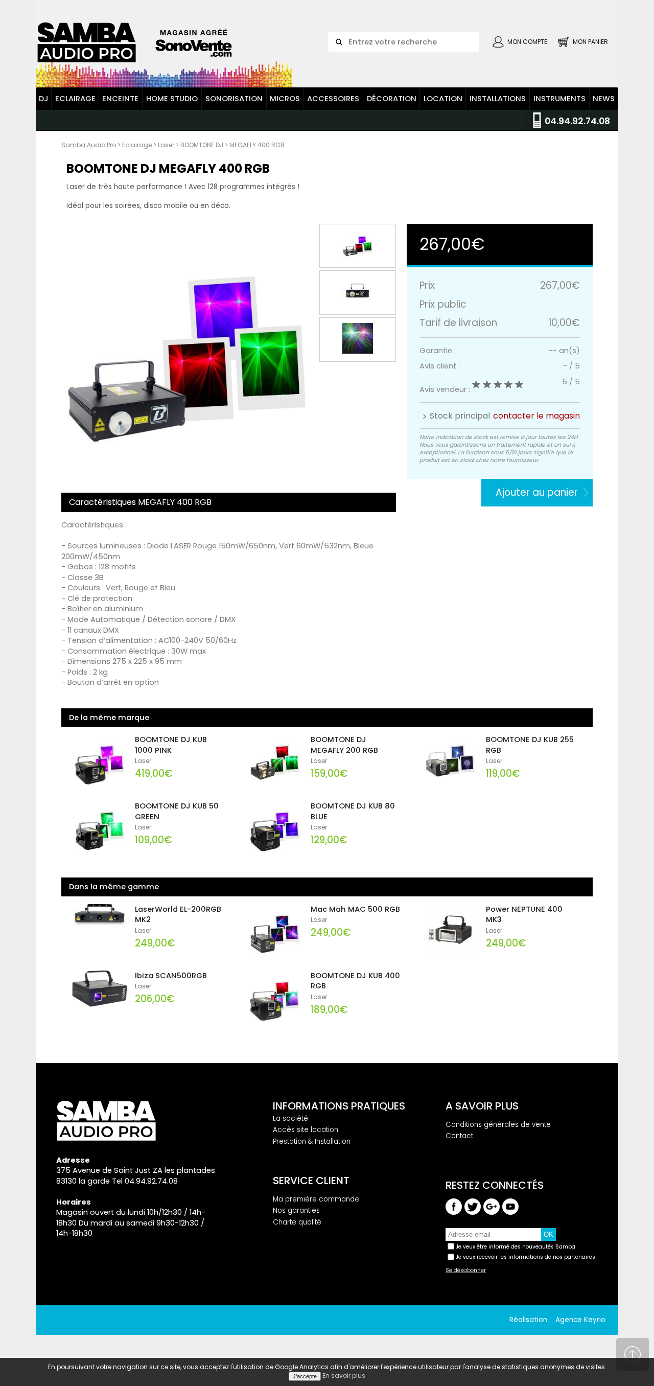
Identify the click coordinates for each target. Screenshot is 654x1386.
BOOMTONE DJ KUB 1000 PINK (171, 744)
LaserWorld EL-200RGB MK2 (178, 914)
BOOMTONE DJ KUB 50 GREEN (177, 811)
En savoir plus (343, 1375)
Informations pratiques (339, 1106)
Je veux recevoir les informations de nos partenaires (525, 1257)
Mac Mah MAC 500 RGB (355, 909)
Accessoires (333, 99)
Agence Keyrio (580, 1320)
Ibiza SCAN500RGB (171, 976)
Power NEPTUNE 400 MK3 (524, 914)
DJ (44, 99)
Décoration (391, 99)
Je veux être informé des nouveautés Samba (515, 1247)
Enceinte (120, 99)
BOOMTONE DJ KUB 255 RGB (530, 744)
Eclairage (75, 99)
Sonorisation (234, 99)
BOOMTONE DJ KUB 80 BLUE (353, 811)
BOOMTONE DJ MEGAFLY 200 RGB (344, 744)
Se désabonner (466, 1270)
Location (443, 99)
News (604, 99)
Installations (498, 99)
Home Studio (172, 99)
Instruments (559, 99)
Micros (285, 99)
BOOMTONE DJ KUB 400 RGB (355, 981)
